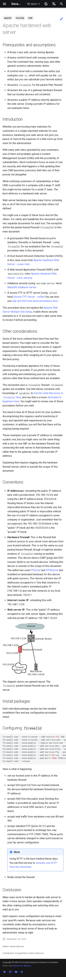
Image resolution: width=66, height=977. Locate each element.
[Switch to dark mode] (46, 4)
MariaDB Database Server (21, 287)
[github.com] (10, 971)
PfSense (36, 570)
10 (32, 3)
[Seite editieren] (61, 19)
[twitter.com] (4, 971)
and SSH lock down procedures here (35, 300)
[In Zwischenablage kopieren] (63, 737)
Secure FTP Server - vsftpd (29, 296)
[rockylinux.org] (21, 971)
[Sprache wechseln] (54, 4)
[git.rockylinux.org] (16, 971)
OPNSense (52, 570)
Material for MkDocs (22, 965)
